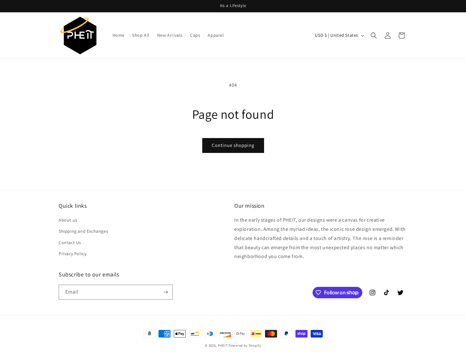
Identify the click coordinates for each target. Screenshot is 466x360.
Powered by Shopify (245, 345)
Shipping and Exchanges (83, 231)
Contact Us (70, 242)
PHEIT (223, 345)
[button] (374, 35)
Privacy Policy (72, 253)
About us (68, 220)
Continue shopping (233, 145)
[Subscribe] (165, 292)
